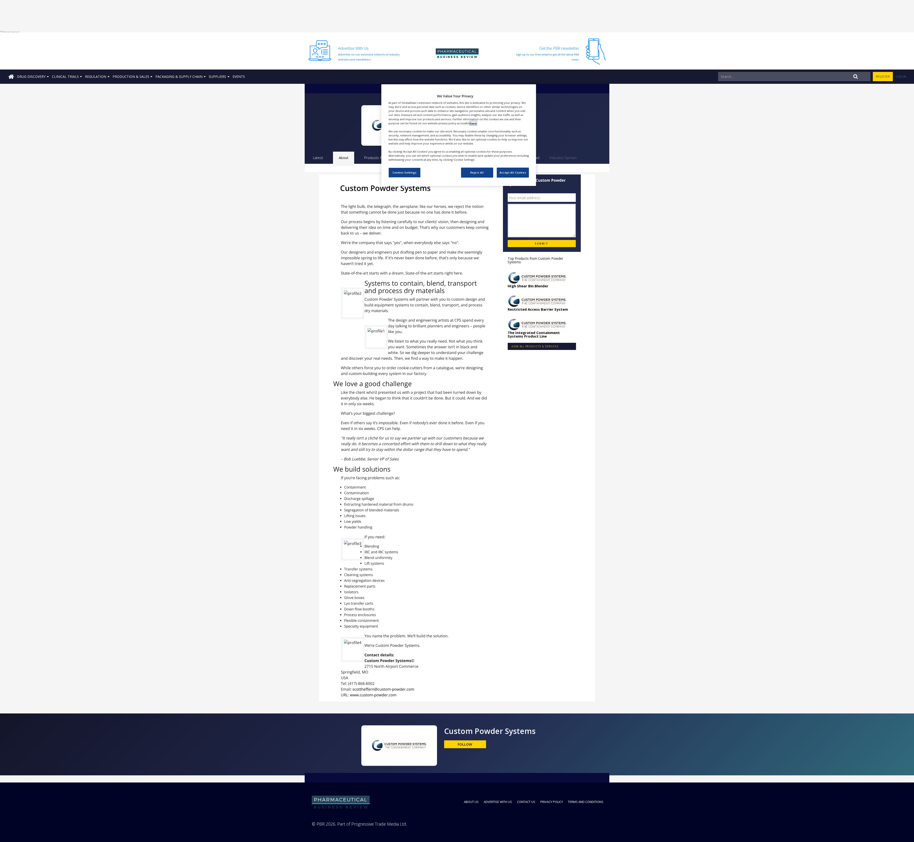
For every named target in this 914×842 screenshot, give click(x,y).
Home (11, 76)
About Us (471, 802)
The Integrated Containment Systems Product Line (534, 334)
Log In (901, 76)
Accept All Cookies (513, 172)
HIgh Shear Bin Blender (528, 286)
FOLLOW (465, 744)
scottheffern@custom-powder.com (383, 689)
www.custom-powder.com (373, 695)
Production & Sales (131, 76)
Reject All (477, 172)
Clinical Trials (65, 76)
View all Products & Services (535, 346)
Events (239, 76)
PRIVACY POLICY (551, 802)
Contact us (526, 802)
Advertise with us (498, 802)
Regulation (95, 76)
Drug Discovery (31, 76)
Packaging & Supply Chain (179, 76)
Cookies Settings (404, 172)
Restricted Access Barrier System (538, 309)
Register (883, 76)
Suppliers (217, 76)
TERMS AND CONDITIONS (585, 802)
